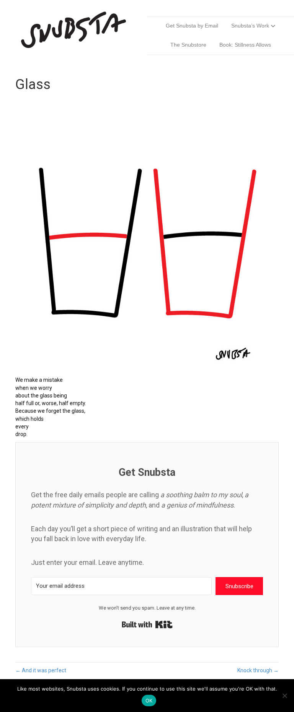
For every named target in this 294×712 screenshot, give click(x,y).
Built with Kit (147, 624)
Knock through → (258, 670)
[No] (284, 695)
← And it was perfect (40, 670)
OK (149, 700)
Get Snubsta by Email (192, 26)
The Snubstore (188, 45)
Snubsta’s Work (250, 26)
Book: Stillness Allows (245, 45)
